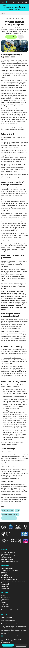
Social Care (4, 586)
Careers (3, 601)
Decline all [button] (21, 645)
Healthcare (4, 576)
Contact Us (4, 604)
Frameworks (5, 606)
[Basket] (22, 2)
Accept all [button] (7, 645)
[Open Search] (18, 2)
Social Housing (5, 584)
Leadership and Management (9, 579)
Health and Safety (6, 577)
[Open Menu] (2, 2)
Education (4, 572)
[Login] (26, 2)
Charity (3, 603)
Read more (3, 633)
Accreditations (5, 597)
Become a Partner (6, 558)
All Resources (5, 599)
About (3, 595)
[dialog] (14, 634)
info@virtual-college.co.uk (8, 620)
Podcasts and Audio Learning (9, 561)
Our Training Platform (7, 554)
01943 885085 (6, 617)
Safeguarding (5, 583)
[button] (14, 642)
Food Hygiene (5, 574)
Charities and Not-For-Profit (9, 570)
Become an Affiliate (7, 559)
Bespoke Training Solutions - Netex (11, 556)
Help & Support (5, 608)
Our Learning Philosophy (8, 552)
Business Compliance (7, 568)
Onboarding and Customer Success (11, 610)
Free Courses (5, 588)
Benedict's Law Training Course (15, 6)
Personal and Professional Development (13, 581)
